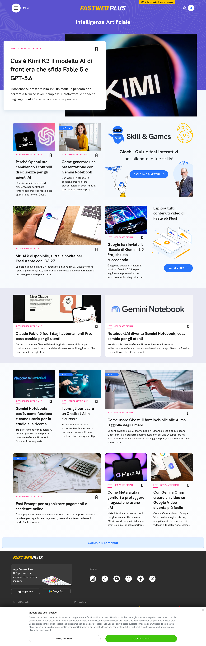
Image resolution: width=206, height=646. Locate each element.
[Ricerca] (185, 8)
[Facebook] (140, 578)
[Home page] (103, 8)
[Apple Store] (25, 591)
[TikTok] (105, 578)
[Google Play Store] (56, 591)
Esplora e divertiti (147, 174)
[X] (152, 578)
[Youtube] (116, 578)
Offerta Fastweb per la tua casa (159, 2)
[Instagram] (93, 578)
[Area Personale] (191, 8)
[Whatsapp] (128, 578)
